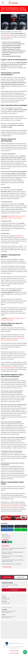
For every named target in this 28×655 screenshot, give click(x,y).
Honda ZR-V (16, 338)
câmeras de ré (20, 235)
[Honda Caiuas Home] (14, 2)
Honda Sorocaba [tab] (7, 577)
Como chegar (14, 589)
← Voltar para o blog (6, 566)
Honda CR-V (22, 338)
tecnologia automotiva (6, 35)
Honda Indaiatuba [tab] (20, 577)
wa (10, 541)
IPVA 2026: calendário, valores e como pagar (11, 563)
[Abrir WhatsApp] (25, 652)
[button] (3, 3)
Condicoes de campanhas (14, 653)
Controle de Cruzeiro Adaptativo (8, 367)
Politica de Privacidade (14, 650)
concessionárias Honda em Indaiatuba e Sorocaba (12, 505)
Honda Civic (11, 340)
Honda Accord (4, 340)
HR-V (21, 352)
